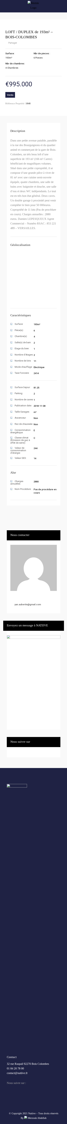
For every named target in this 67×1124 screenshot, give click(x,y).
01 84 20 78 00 (15, 1068)
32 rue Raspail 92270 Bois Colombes (28, 1063)
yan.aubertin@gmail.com (27, 604)
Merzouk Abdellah (36, 1118)
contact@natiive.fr (17, 1073)
